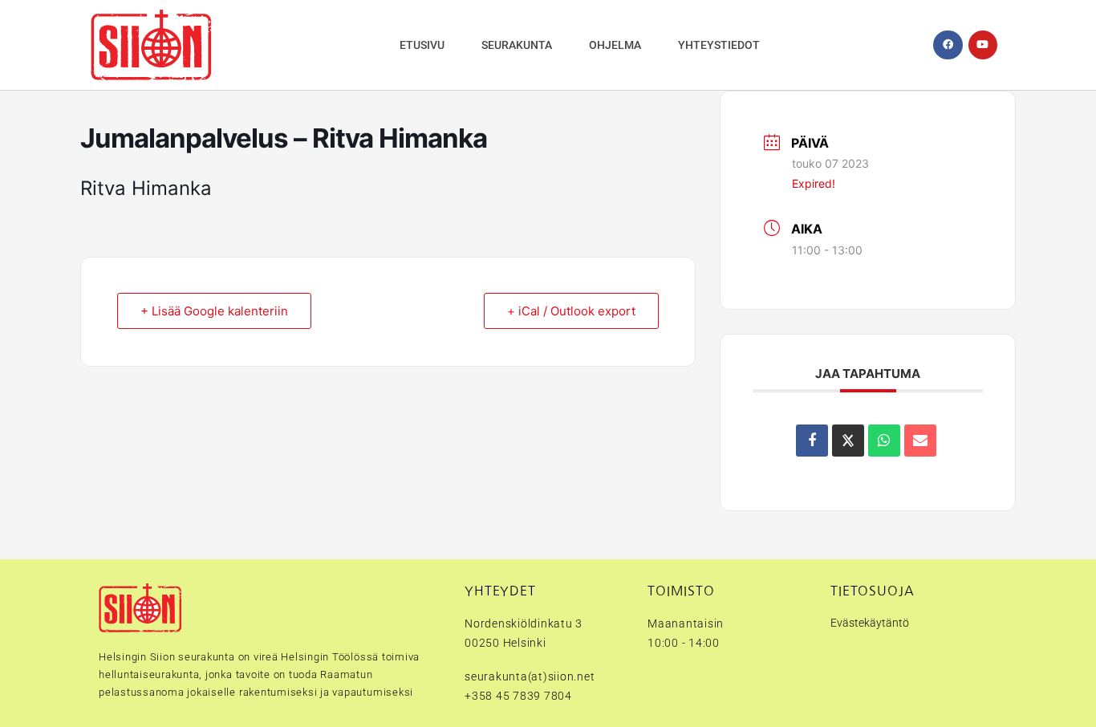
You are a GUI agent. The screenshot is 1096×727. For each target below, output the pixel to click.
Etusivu (422, 45)
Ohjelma (615, 45)
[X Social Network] (848, 440)
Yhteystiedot (719, 45)
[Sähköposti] (920, 440)
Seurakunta (516, 45)
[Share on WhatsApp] (884, 440)
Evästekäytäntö (869, 622)
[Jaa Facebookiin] (812, 440)
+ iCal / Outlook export (571, 311)
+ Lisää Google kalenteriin (214, 311)
